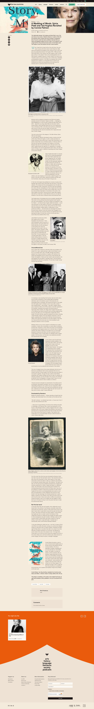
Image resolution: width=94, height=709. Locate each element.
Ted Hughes (47, 584)
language (47, 663)
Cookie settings (37, 685)
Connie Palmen (34, 584)
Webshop (77, 1)
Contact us (23, 685)
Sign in (82, 1)
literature (47, 665)
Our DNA (22, 678)
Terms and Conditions (38, 682)
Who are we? (23, 680)
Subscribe (72, 4)
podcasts (47, 669)
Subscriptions (10, 678)
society (47, 667)
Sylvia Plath (41, 584)
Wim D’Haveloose (36, 30)
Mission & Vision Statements (26, 682)
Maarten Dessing (11, 638)
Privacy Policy (37, 683)
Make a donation (80, 4)
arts (47, 658)
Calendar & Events (38, 680)
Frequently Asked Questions (39, 678)
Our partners (10, 682)
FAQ (70, 1)
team (25, 683)
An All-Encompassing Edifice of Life (16, 635)
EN (67, 1)
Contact (74, 1)
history (47, 661)
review (38, 21)
